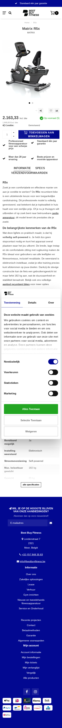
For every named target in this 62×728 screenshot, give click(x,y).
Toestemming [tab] (12, 302)
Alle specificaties (31, 485)
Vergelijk (31, 672)
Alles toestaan (31, 409)
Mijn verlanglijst (31, 667)
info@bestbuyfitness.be (32, 561)
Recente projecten (31, 620)
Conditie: (9, 125)
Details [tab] (32, 302)
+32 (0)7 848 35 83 (32, 554)
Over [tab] (51, 302)
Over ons (31, 574)
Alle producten (31, 678)
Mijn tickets (31, 662)
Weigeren (31, 431)
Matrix (31, 32)
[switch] (53, 372)
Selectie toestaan (31, 420)
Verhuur (31, 589)
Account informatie (31, 652)
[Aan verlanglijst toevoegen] (51, 110)
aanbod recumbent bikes (16, 284)
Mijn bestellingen (31, 657)
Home (26, 23)
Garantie (31, 635)
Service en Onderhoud (31, 608)
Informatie (22, 168)
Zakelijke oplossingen (31, 579)
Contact (31, 625)
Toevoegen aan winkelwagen (41, 134)
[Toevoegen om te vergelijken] (56, 110)
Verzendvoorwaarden (29, 172)
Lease (31, 584)
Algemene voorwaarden (31, 640)
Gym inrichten (31, 594)
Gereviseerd (34, 125)
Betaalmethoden (31, 630)
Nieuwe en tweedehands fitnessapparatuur (31, 601)
